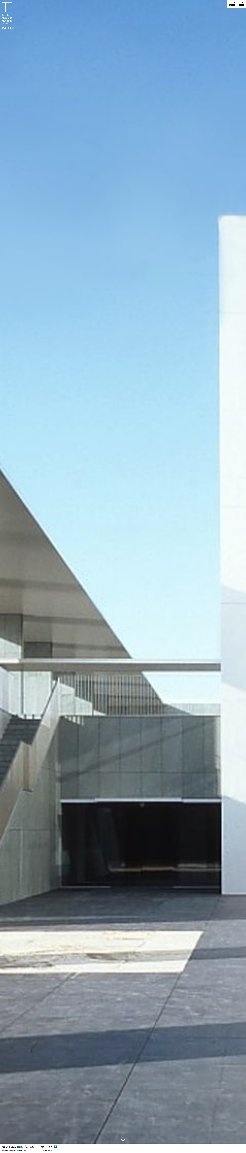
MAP (25, 1150)
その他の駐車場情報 (47, 1150)
